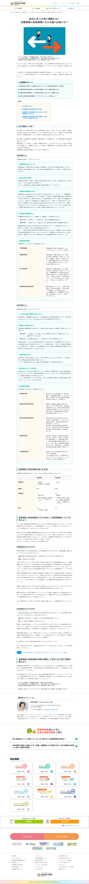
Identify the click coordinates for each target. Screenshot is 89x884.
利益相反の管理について (40, 860)
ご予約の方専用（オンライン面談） (66, 866)
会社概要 (14, 856)
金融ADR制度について (63, 856)
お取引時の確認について (17, 866)
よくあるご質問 (71, 3)
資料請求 (29, 821)
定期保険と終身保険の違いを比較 (32, 109)
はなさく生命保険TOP (16, 12)
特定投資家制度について (17, 869)
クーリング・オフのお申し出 (41, 864)
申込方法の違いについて (70, 825)
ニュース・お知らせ (16, 858)
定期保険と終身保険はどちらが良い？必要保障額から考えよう (34, 113)
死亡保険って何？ (27, 106)
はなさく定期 (31, 12)
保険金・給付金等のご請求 (41, 862)
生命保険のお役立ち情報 (17, 864)
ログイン (55, 3)
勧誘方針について (15, 862)
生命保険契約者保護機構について (19, 860)
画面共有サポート (62, 869)
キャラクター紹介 (39, 866)
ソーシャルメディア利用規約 (65, 860)
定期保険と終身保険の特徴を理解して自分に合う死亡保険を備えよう (34, 117)
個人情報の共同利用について (65, 858)
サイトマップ (63, 3)
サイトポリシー (38, 856)
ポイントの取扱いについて (64, 862)
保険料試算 (64, 821)
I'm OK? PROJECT (39, 869)
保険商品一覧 (24, 12)
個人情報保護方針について (41, 858)
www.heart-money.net (51, 709)
